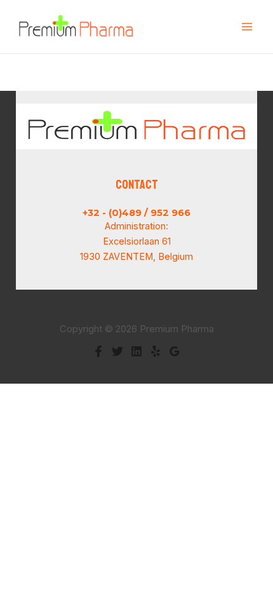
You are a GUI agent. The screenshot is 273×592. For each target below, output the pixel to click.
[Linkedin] (136, 351)
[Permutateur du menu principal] (247, 26)
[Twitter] (117, 351)
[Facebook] (98, 351)
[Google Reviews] (174, 351)
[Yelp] (155, 351)
